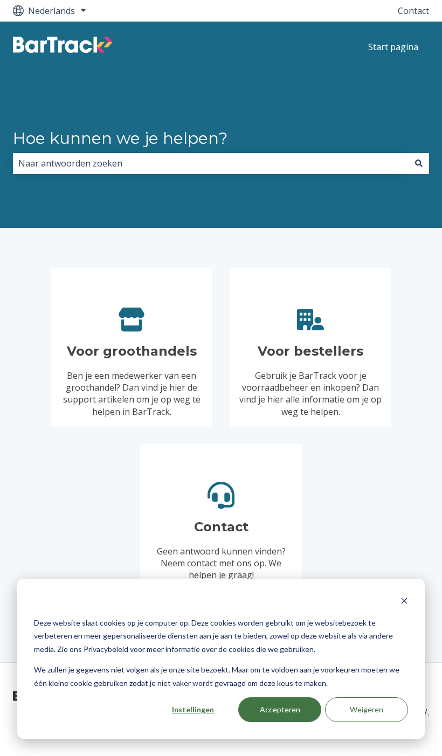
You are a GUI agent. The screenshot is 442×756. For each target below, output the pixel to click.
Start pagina (393, 47)
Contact (413, 11)
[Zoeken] (419, 163)
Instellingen (193, 709)
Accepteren (280, 709)
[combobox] (211, 163)
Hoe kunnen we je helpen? (120, 138)
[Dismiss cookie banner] (404, 602)
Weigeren (366, 709)
